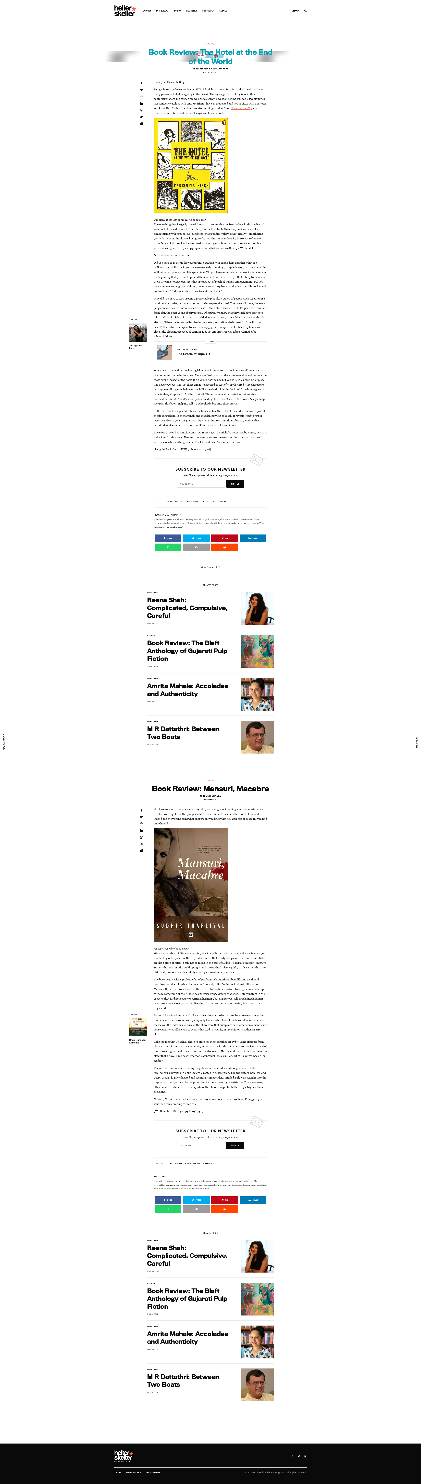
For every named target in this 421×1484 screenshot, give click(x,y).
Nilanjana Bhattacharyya (212, 68)
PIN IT (212, 165)
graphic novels (192, 502)
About (117, 1472)
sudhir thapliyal (192, 1163)
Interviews (152, 592)
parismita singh (209, 502)
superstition (208, 1163)
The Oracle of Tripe (187, 349)
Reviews (210, 44)
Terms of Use (153, 1472)
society (178, 1163)
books (169, 502)
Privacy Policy (133, 1472)
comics (178, 502)
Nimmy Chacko (212, 795)
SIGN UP (235, 483)
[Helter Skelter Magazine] (125, 10)
